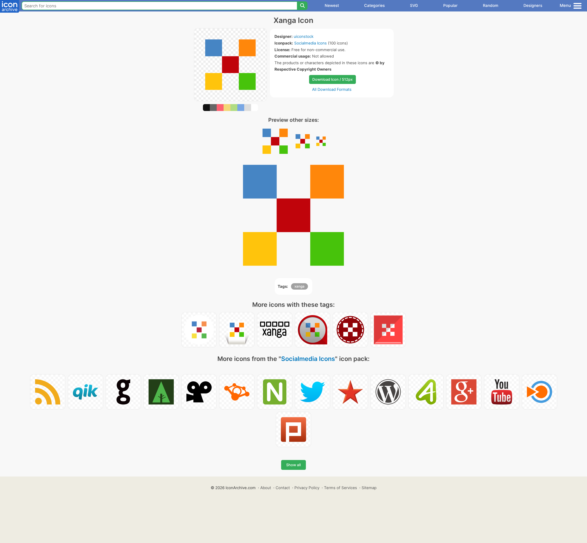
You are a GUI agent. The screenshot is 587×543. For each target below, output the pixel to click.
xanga (299, 286)
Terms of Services (340, 487)
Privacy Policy (306, 487)
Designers (532, 5)
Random (490, 5)
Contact (283, 487)
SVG (414, 5)
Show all (293, 465)
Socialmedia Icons (310, 43)
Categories (374, 5)
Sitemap (369, 487)
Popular (450, 5)
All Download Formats (332, 89)
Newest (332, 5)
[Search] (302, 5)
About (265, 487)
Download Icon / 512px (332, 79)
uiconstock (303, 36)
